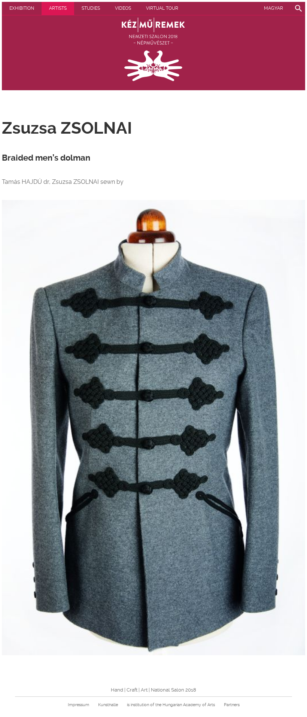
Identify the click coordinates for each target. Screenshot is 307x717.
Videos (123, 8)
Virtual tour (162, 8)
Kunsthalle (108, 704)
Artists (58, 8)
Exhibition (21, 8)
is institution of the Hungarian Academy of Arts (171, 704)
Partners (232, 704)
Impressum (78, 704)
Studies (91, 8)
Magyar (273, 8)
